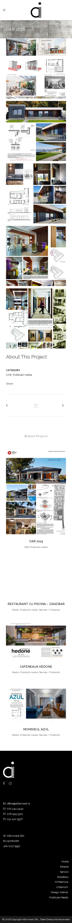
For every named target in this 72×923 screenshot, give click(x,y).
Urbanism (62, 887)
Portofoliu (63, 877)
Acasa (65, 861)
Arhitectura (61, 881)
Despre (64, 866)
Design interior (59, 892)
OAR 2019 (36, 541)
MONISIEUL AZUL (36, 729)
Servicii (64, 871)
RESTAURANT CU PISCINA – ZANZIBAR (36, 604)
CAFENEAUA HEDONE (36, 666)
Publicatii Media (58, 897)
